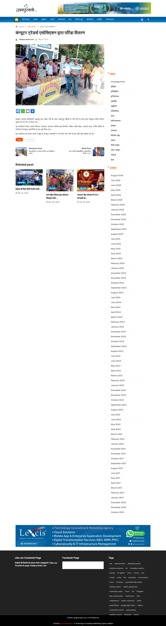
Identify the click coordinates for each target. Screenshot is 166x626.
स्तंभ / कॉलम (115, 150)
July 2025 (115, 239)
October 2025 (117, 224)
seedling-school (115, 615)
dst (125, 577)
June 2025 (116, 244)
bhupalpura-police (137, 568)
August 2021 (117, 468)
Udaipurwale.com (26, 39)
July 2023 (115, 356)
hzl (133, 591)
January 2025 (117, 268)
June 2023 (116, 361)
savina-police (131, 610)
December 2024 (118, 273)
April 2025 (116, 253)
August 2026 (117, 175)
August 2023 (117, 351)
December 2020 (118, 502)
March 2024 (116, 317)
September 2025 (119, 229)
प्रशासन (114, 130)
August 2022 (117, 409)
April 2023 (116, 370)
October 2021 (117, 458)
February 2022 (118, 439)
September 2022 (119, 405)
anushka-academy (116, 568)
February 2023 (118, 380)
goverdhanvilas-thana (133, 582)
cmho (129, 573)
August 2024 (117, 292)
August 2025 (117, 234)
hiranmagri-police (116, 591)
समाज (113, 140)
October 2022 (117, 400)
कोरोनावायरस (116, 120)
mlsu (138, 596)
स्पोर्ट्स (113, 155)
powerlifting (114, 605)
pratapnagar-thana (128, 605)
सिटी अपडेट (31, 27)
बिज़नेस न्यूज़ (115, 135)
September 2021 (118, 463)
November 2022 (118, 395)
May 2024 (116, 307)
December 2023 (118, 331)
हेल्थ (112, 159)
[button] (148, 19)
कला (112, 116)
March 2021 (116, 488)
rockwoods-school (116, 610)
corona (136, 573)
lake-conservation (116, 596)
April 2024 (116, 312)
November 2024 (118, 278)
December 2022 (118, 390)
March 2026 (116, 200)
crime (119, 577)
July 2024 (115, 297)
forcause (29, 139)
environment (143, 577)
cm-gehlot (121, 573)
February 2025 (118, 263)
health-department (130, 587)
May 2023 (115, 366)
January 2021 (117, 497)
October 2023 (117, 341)
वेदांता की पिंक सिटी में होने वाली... (28, 189)
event (111, 582)
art (127, 568)
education (132, 577)
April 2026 (116, 195)
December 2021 (118, 449)
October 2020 (117, 512)
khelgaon (140, 591)
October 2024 (117, 283)
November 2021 (118, 453)
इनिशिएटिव (114, 91)
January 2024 (117, 327)
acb (110, 564)
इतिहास (113, 86)
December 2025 (118, 214)
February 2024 (118, 322)
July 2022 (115, 414)
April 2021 (116, 483)
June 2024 (116, 302)
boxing (112, 573)
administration (120, 564)
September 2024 (119, 287)
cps (142, 573)
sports (136, 615)
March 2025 (116, 258)
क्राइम (113, 125)
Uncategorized (118, 81)
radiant (140, 605)
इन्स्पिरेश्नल (115, 96)
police (139, 601)
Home (21, 27)
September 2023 (119, 346)
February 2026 (118, 205)
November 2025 (118, 219)
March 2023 (116, 375)
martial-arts (130, 596)
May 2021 (115, 478)
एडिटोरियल (115, 111)
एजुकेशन (114, 106)
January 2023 (117, 385)
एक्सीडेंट (114, 101)
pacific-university (127, 601)
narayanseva (114, 601)
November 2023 (118, 336)
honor (127, 591)
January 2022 (117, 444)
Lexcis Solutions (66, 623)
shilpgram (127, 615)
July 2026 (115, 180)
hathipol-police (115, 587)
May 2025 (115, 248)
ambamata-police (134, 564)
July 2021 (115, 473)
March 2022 (116, 434)
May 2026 (115, 190)
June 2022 (116, 419)
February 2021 (117, 492)
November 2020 (118, 507)
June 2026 (116, 185)
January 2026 (117, 209)
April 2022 (116, 429)
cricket (112, 577)
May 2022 (115, 424)
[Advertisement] (129, 53)
